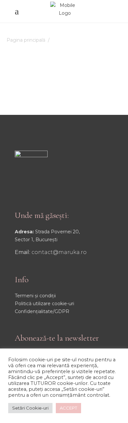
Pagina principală (26, 40)
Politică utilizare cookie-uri (44, 304)
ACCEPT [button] (68, 408)
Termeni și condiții (35, 296)
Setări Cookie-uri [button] (30, 408)
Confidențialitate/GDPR (42, 311)
